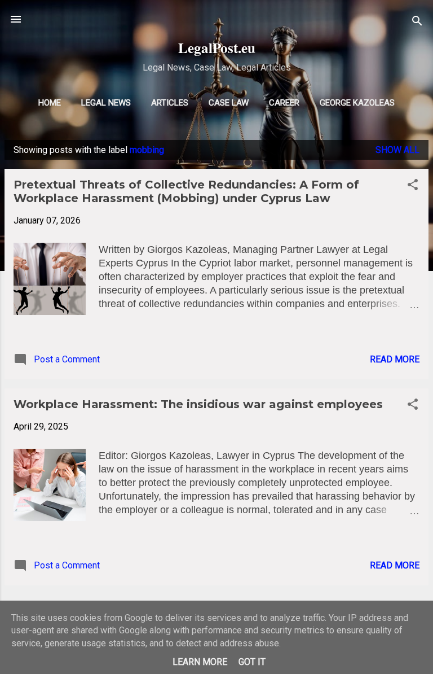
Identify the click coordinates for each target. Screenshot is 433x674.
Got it (252, 662)
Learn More (200, 662)
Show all (397, 150)
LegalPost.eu (216, 47)
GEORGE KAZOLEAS (357, 103)
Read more (394, 359)
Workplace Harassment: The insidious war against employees (198, 404)
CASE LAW (229, 103)
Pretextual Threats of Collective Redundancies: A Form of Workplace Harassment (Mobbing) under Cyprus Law (186, 191)
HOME (49, 103)
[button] (412, 186)
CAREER (284, 103)
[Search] (417, 23)
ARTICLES (169, 103)
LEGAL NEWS (106, 103)
